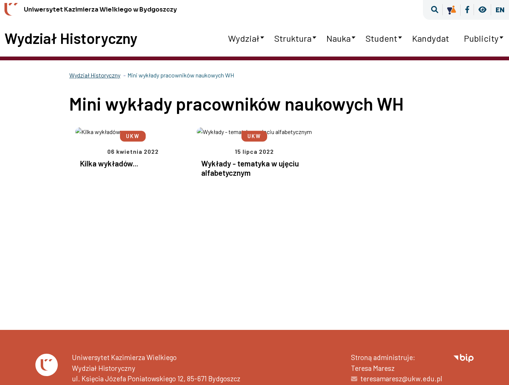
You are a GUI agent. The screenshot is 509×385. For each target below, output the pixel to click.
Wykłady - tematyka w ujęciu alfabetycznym (250, 168)
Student (381, 38)
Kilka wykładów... (109, 163)
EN (500, 9)
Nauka (338, 38)
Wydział (243, 38)
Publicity (481, 38)
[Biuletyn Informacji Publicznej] (463, 357)
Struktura (293, 38)
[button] (435, 10)
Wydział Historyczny (70, 38)
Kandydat (430, 38)
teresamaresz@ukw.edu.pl (401, 378)
